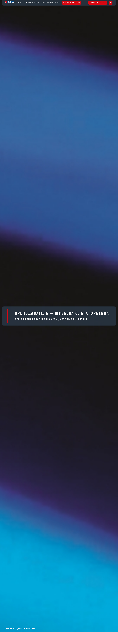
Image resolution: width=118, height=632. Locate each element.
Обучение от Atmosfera (31, 3)
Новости (57, 3)
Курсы (20, 3)
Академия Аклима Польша (71, 3)
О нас (43, 3)
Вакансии (50, 3)
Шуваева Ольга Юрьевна (25, 629)
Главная (9, 629)
